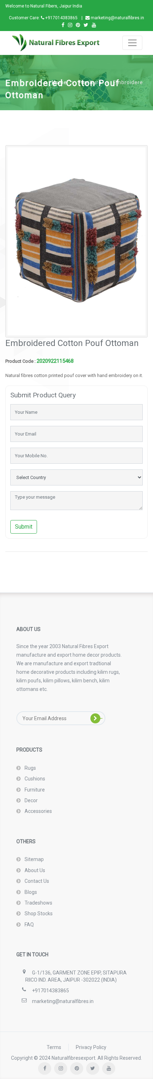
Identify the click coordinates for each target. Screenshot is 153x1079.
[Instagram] (70, 25)
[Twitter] (86, 25)
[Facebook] (63, 25)
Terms (54, 1047)
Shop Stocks (38, 913)
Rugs (29, 768)
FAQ (28, 924)
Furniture (34, 790)
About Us (34, 870)
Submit (23, 526)
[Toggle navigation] (132, 43)
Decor (30, 800)
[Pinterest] (78, 25)
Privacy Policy (91, 1047)
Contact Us (36, 881)
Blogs (30, 892)
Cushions (34, 779)
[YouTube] (94, 25)
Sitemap (33, 859)
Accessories (37, 811)
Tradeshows (37, 903)
